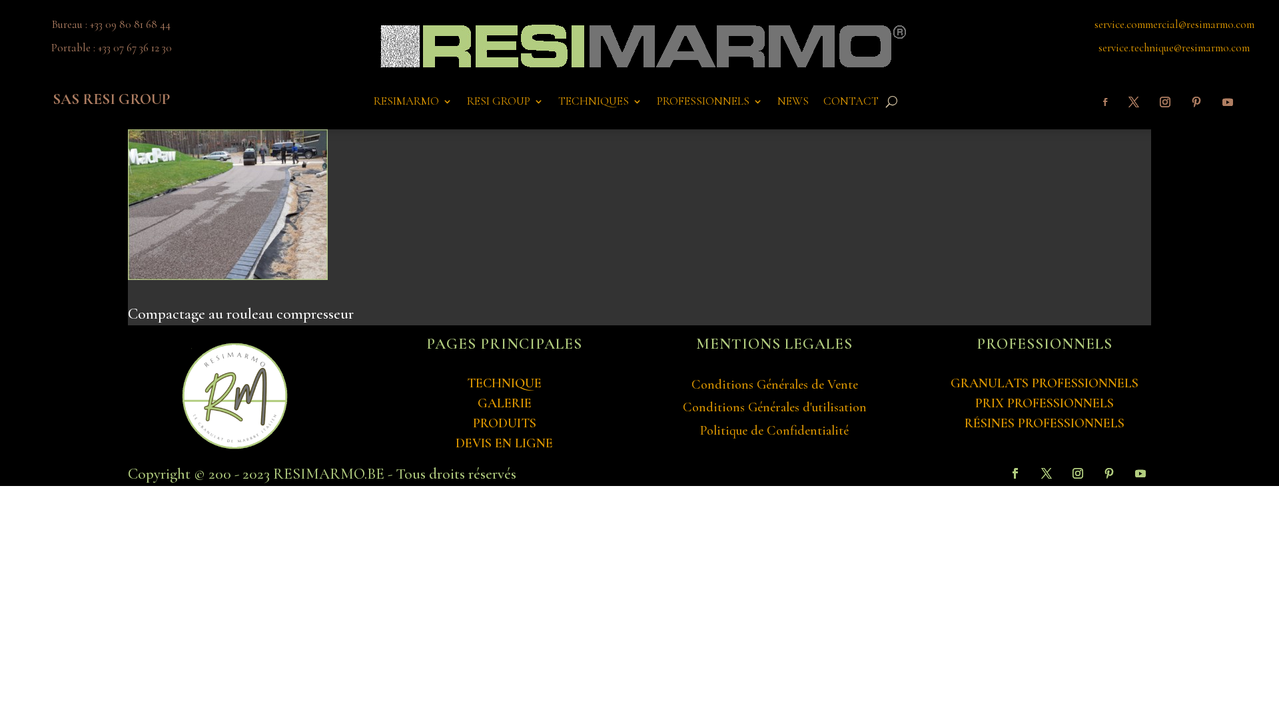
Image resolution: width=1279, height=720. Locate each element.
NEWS (793, 102)
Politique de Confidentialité (774, 431)
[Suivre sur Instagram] (1165, 102)
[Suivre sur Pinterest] (1196, 102)
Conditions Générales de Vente (774, 385)
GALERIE (505, 403)
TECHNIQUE (504, 383)
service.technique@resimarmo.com (1174, 48)
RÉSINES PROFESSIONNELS (1044, 423)
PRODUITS (504, 423)
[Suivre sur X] (1133, 102)
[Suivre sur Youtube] (1227, 102)
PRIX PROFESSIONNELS (1044, 403)
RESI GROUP (498, 102)
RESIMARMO (406, 102)
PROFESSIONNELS (703, 102)
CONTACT (851, 102)
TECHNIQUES (593, 102)
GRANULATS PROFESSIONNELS (1044, 383)
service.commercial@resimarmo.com (1174, 24)
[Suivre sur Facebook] (1105, 102)
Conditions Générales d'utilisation (775, 407)
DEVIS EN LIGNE (504, 443)
